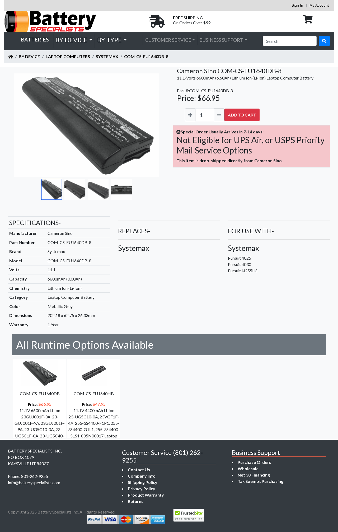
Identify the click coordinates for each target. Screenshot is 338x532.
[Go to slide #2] (75, 189)
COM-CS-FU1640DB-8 (146, 56)
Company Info (142, 475)
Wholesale (248, 468)
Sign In (297, 5)
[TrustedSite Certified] (189, 515)
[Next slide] (150, 125)
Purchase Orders (254, 462)
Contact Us (139, 469)
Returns (135, 501)
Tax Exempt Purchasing (260, 481)
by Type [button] (109, 40)
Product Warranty (146, 494)
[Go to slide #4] (121, 189)
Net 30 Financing (254, 474)
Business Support (221, 40)
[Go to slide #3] (98, 189)
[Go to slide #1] (51, 189)
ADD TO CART (242, 114)
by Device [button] (71, 40)
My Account (319, 5)
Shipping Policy (142, 482)
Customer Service (168, 40)
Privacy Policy (141, 488)
